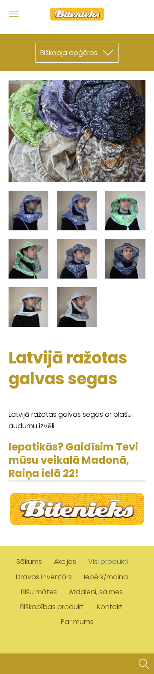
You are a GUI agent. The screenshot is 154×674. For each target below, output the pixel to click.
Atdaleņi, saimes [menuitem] (96, 592)
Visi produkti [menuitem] (108, 562)
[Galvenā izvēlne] (14, 14)
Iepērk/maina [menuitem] (106, 577)
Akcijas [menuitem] (65, 562)
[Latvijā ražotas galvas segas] (28, 210)
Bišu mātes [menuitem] (39, 592)
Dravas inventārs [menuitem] (44, 577)
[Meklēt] (143, 664)
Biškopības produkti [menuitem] (52, 607)
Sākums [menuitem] (29, 562)
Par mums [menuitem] (77, 622)
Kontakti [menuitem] (110, 607)
